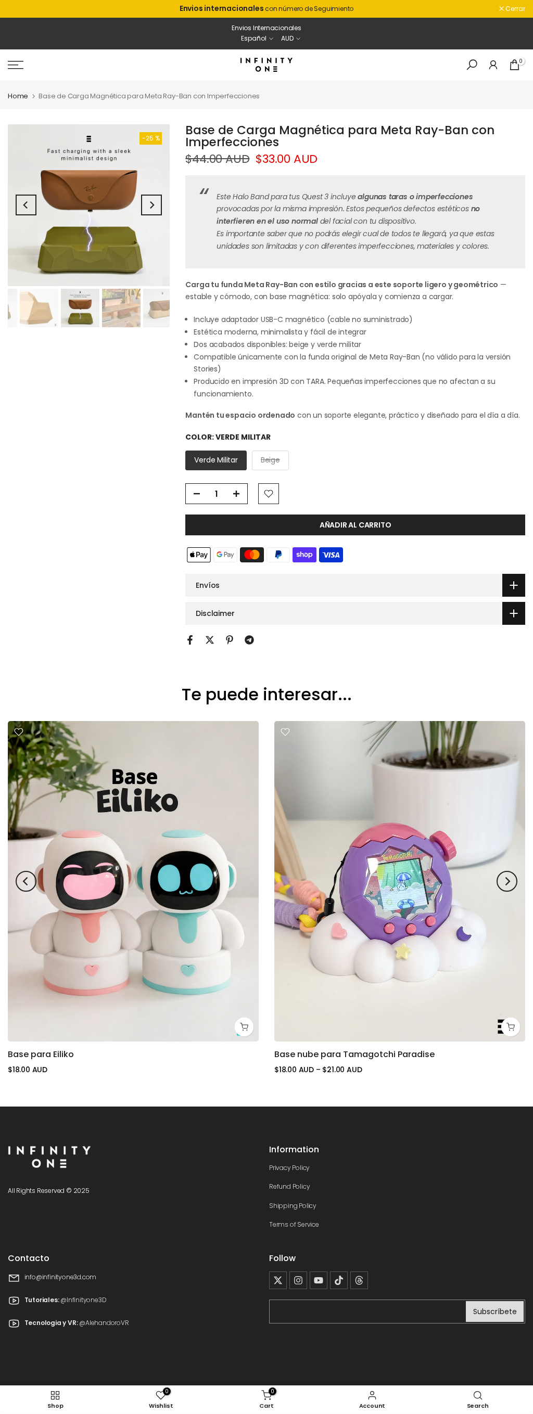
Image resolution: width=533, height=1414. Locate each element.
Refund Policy (289, 1186)
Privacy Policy (289, 1167)
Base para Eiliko (41, 1054)
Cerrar (23, 9)
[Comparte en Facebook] (190, 640)
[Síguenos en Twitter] (278, 1280)
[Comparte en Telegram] (249, 640)
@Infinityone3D (83, 1299)
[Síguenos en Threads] (359, 1280)
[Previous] (26, 205)
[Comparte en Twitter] (209, 640)
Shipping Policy (292, 1205)
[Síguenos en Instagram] (298, 1280)
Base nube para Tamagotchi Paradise (354, 1054)
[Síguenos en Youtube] (318, 1280)
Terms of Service (294, 1224)
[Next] (151, 205)
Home (18, 96)
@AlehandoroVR (104, 1322)
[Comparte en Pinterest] (229, 640)
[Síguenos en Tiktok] (339, 1280)
